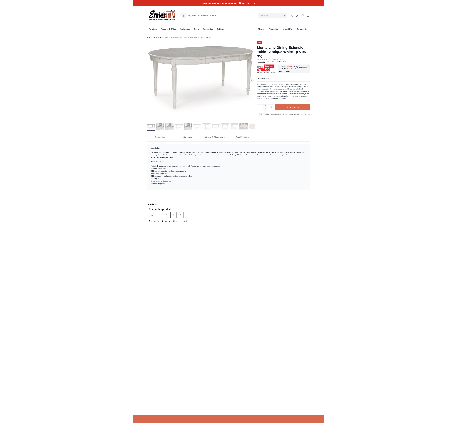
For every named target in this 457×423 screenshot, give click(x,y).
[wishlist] (302, 15)
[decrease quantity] (265, 108)
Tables (166, 38)
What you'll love (264, 78)
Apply (281, 71)
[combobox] (272, 15)
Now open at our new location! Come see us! (229, 3)
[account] (297, 16)
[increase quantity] (265, 105)
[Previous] (150, 80)
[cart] (308, 15)
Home (149, 38)
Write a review (278, 59)
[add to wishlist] (271, 107)
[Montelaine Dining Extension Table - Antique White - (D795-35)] (201, 80)
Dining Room (157, 38)
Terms (287, 71)
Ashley (262, 62)
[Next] (252, 80)
